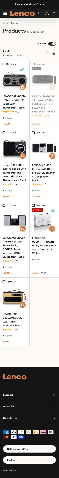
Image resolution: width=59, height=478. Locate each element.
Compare (41, 43)
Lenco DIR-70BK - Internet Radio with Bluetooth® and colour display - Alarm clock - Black (14, 172)
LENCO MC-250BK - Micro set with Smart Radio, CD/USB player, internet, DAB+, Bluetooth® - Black (14, 247)
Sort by (7, 51)
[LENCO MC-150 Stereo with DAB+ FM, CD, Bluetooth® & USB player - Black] (44, 148)
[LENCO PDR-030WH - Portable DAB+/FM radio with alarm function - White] (44, 220)
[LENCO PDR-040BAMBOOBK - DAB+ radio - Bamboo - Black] (15, 297)
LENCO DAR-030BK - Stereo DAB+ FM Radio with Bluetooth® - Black (14, 102)
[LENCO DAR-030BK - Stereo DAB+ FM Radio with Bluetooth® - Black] (15, 79)
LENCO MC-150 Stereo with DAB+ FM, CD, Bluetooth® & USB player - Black (43, 173)
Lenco (13, 470)
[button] (54, 13)
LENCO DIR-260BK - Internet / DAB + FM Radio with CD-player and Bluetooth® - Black (43, 104)
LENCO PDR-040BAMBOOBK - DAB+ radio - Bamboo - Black (13, 319)
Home (5, 23)
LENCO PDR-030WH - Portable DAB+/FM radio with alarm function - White (44, 245)
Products (15, 23)
